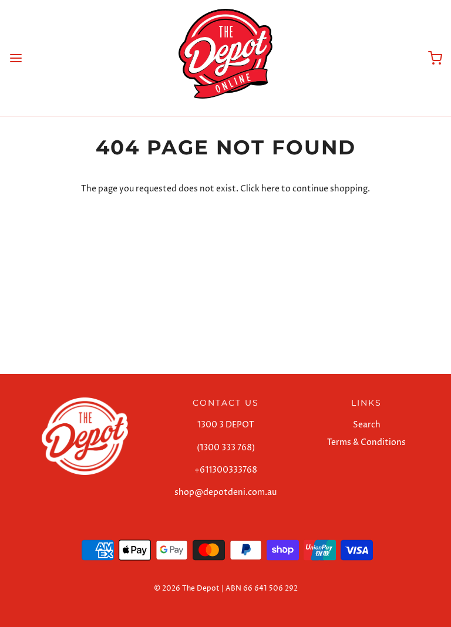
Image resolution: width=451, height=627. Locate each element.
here (270, 188)
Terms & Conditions (366, 442)
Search (367, 424)
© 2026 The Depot (187, 589)
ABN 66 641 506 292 (262, 589)
